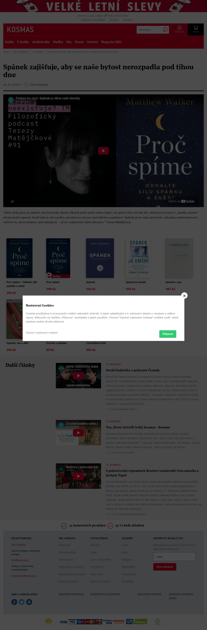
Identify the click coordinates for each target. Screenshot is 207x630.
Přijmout (168, 333)
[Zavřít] (184, 295)
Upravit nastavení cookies (42, 332)
